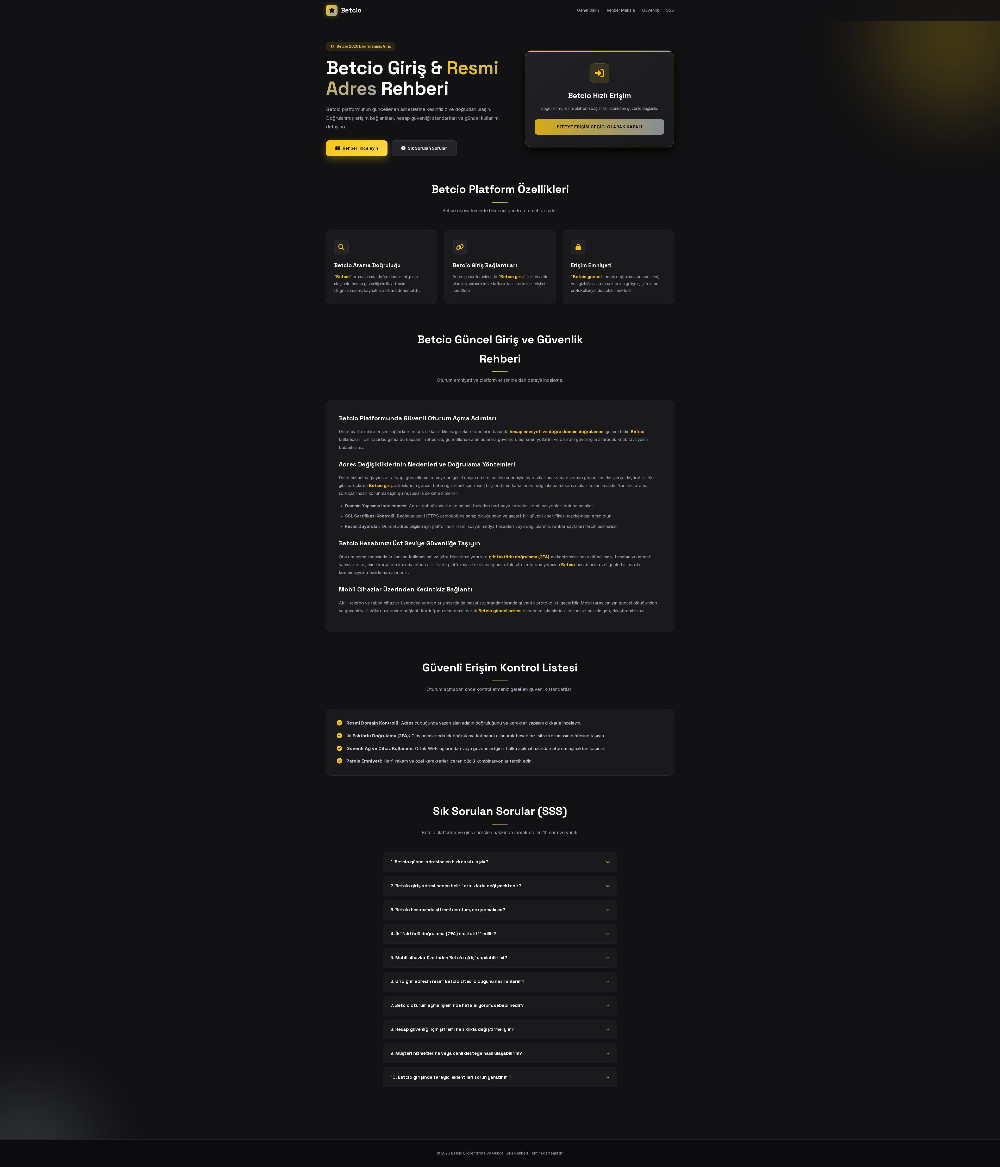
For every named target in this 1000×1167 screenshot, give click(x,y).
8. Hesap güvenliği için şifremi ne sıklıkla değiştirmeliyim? (452, 1029)
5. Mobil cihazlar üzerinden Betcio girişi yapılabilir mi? (448, 957)
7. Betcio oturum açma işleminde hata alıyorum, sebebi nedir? (457, 1005)
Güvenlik (650, 10)
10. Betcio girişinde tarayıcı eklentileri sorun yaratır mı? (450, 1077)
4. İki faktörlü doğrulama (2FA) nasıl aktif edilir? (443, 934)
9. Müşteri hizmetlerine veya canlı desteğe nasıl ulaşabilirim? (456, 1053)
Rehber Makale (621, 10)
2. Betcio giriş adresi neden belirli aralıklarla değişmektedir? (455, 886)
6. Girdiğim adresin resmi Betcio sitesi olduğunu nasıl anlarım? (457, 981)
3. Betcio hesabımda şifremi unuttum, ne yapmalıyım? (447, 910)
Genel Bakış (588, 10)
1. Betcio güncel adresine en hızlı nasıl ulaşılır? (439, 862)
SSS (670, 10)
